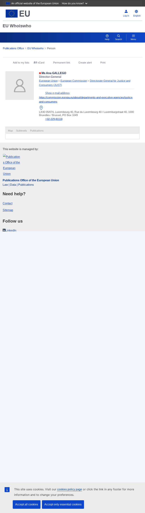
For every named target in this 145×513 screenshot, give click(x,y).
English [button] (137, 16)
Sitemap (8, 210)
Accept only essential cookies (63, 504)
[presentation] (21, 131)
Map (10, 130)
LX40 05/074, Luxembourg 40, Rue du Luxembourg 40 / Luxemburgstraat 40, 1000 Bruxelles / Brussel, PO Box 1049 (86, 113)
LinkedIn (10, 230)
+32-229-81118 (53, 118)
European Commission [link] (73, 80)
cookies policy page (69, 489)
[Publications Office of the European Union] (27, 14)
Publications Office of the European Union (31, 180)
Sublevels (21, 130)
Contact (7, 203)
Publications (37, 130)
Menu (133, 39)
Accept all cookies (26, 504)
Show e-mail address (57, 92)
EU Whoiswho (17, 25)
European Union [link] (48, 80)
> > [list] (84, 80)
